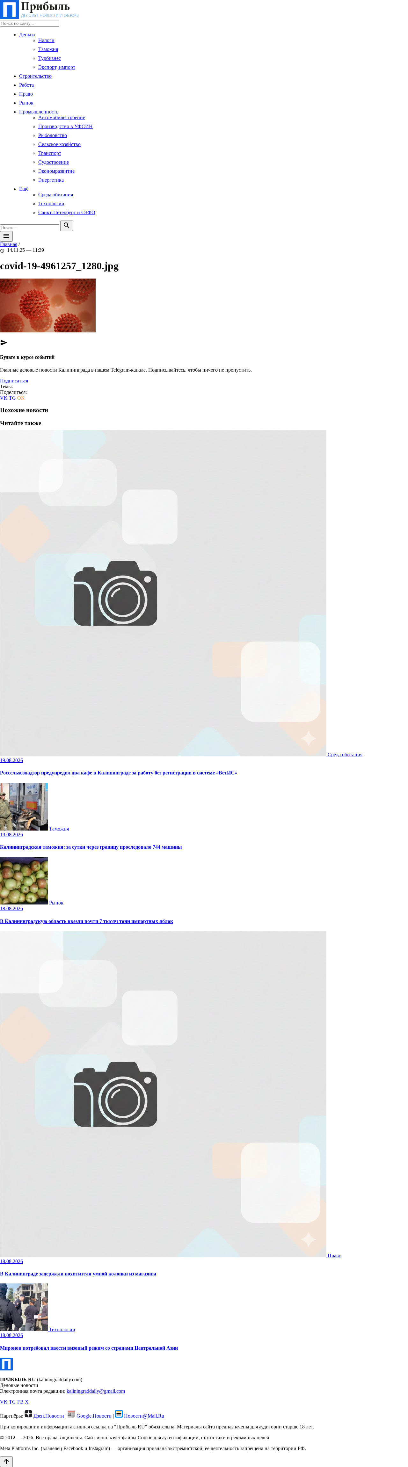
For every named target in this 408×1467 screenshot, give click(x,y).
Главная (8, 244)
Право (26, 94)
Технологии (51, 203)
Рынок (26, 102)
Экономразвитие (56, 171)
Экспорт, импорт (56, 67)
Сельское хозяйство (59, 144)
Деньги (27, 34)
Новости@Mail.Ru (144, 1416)
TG (12, 398)
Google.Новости (94, 1416)
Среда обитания (55, 194)
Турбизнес (49, 58)
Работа (26, 85)
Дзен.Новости (48, 1416)
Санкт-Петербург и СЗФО (66, 212)
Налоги (46, 40)
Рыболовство (52, 135)
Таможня (48, 49)
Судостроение (53, 162)
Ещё (23, 189)
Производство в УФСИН (65, 126)
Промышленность (38, 111)
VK (4, 398)
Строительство (35, 76)
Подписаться (14, 380)
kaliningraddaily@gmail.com (96, 1391)
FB (20, 1402)
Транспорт (49, 153)
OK (21, 398)
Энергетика (51, 180)
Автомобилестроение (61, 117)
